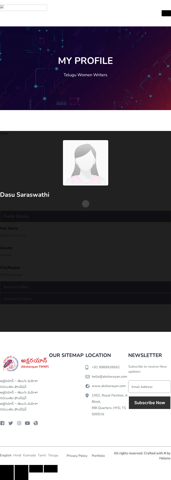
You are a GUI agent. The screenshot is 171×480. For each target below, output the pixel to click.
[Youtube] (27, 423)
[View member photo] (85, 163)
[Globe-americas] (35, 423)
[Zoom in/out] (7, 468)
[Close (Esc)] (51, 468)
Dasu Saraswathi (25, 194)
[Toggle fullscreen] (21, 468)
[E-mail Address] (85, 203)
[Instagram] (19, 423)
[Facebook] (2, 423)
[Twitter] (10, 423)
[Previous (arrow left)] (7, 476)
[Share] (36, 468)
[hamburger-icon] (166, 13)
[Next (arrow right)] (21, 476)
